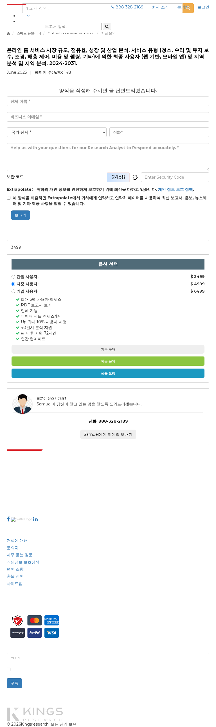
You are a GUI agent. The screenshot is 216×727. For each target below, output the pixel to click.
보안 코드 (15, 176)
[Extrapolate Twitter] (22, 519)
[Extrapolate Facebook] (8, 519)
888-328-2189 (128, 7)
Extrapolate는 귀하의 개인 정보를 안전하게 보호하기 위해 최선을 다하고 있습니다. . (100, 189)
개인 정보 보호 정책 (175, 189)
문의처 (183, 7)
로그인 (203, 7)
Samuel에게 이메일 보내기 (108, 434)
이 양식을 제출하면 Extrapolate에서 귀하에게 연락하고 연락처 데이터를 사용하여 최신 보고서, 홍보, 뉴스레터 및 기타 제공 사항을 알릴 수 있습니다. (110, 200)
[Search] (107, 26)
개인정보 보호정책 (23, 562)
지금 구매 (108, 349)
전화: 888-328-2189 (108, 421)
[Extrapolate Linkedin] (35, 519)
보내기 (20, 215)
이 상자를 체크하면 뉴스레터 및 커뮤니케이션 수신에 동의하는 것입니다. (145, 669)
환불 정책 (15, 576)
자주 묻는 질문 (20, 554)
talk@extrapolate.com (28, 491)
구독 (14, 683)
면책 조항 (15, 569)
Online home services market (72, 33)
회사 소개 (160, 7)
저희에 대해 (17, 540)
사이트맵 (14, 583)
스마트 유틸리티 (29, 33)
